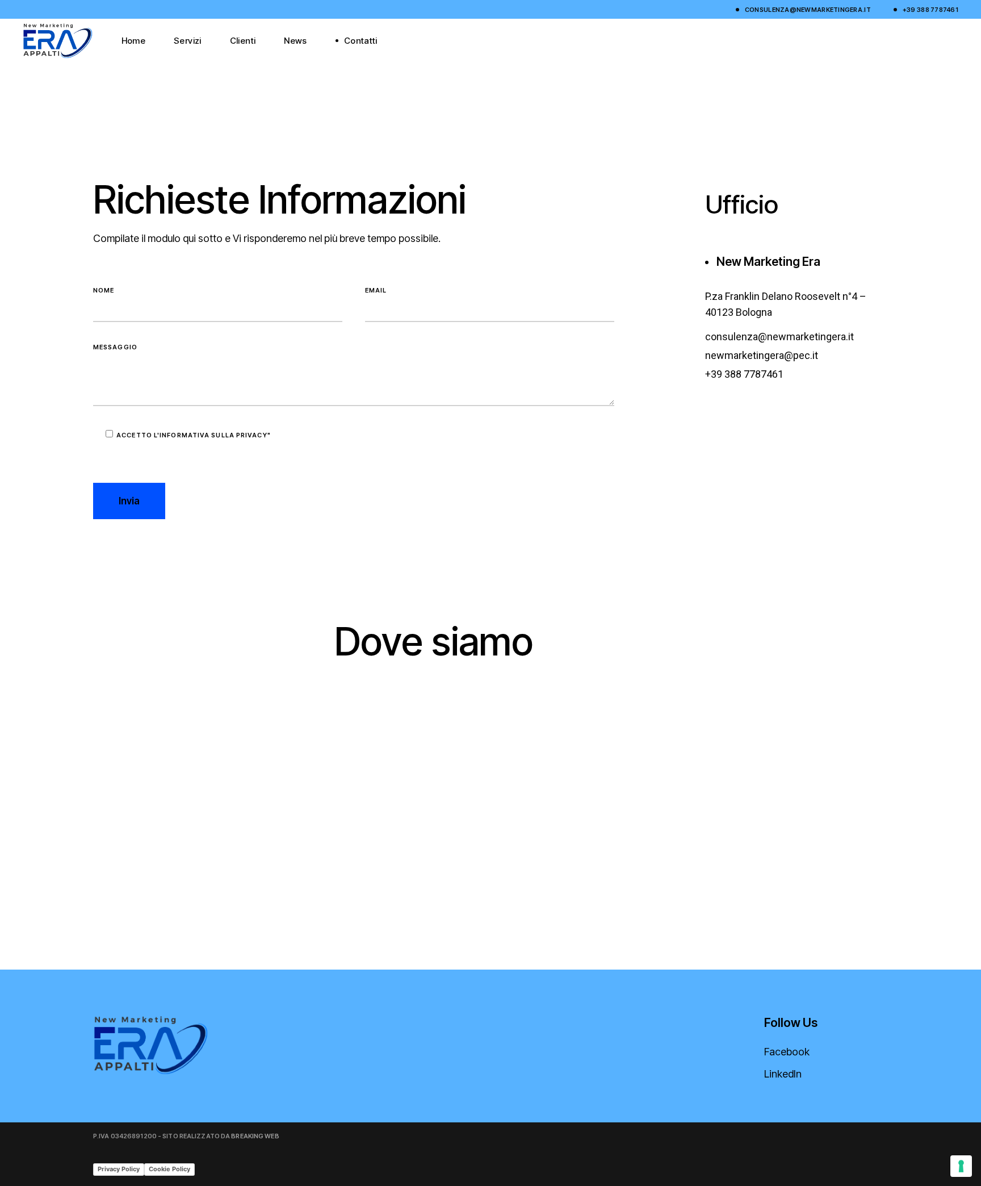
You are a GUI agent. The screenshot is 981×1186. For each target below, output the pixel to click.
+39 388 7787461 (930, 10)
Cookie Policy (169, 1169)
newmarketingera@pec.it (761, 355)
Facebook (787, 1052)
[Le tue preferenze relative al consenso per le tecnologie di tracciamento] (961, 1166)
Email (376, 290)
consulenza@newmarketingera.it (808, 10)
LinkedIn (783, 1074)
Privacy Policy (119, 1169)
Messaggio (115, 347)
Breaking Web (255, 1136)
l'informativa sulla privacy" (212, 435)
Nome (103, 290)
